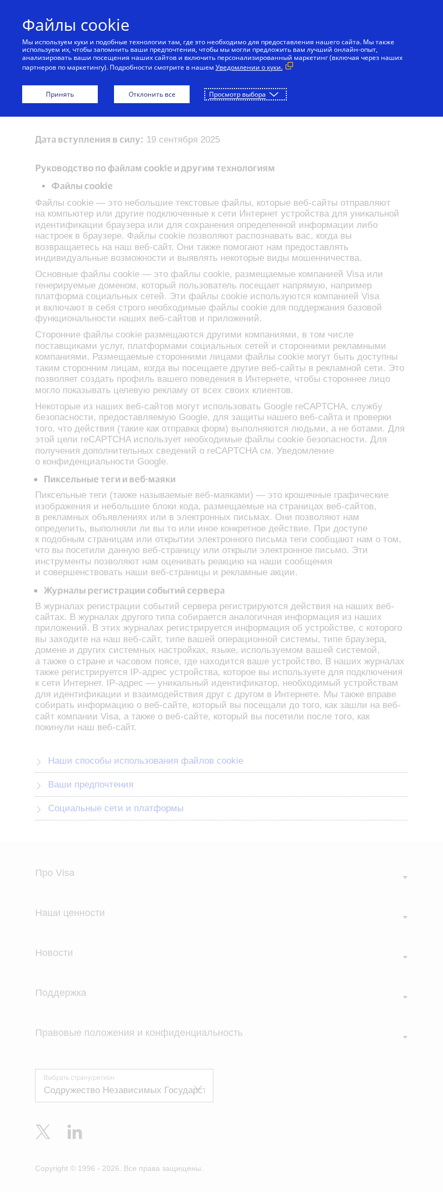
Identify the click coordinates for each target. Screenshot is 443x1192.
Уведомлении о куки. (249, 67)
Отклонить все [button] (152, 94)
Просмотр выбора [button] (237, 94)
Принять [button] (60, 94)
